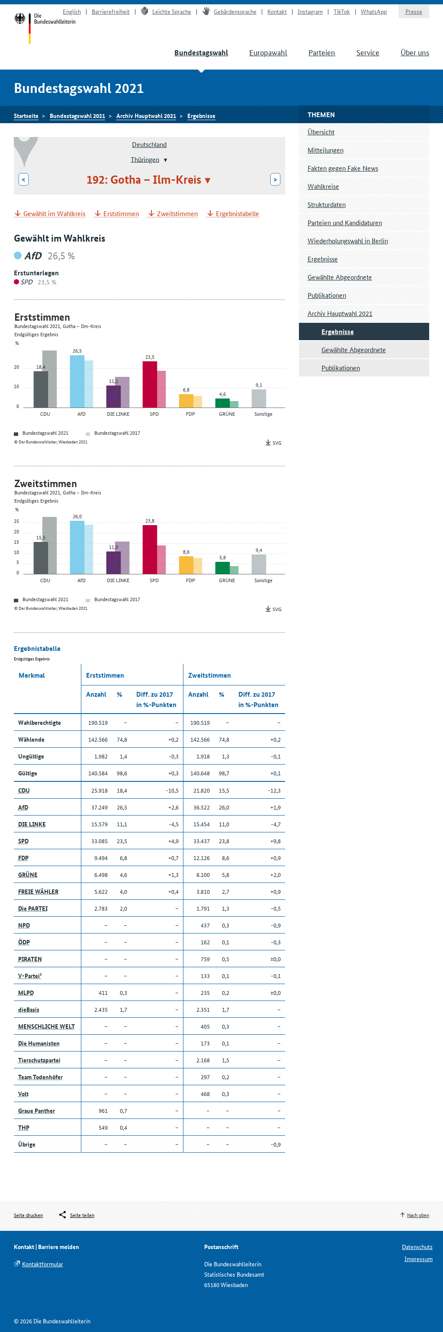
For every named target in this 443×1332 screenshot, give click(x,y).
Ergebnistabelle (237, 214)
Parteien (321, 52)
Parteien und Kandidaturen (345, 222)
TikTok (342, 11)
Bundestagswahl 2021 (77, 115)
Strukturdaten (327, 204)
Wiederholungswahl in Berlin (348, 240)
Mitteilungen (325, 149)
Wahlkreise (323, 186)
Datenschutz (417, 1246)
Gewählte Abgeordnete (340, 276)
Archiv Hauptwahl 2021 (146, 115)
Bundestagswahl (201, 52)
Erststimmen (121, 214)
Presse (413, 11)
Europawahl (268, 52)
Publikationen (327, 295)
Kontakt (277, 11)
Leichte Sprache (171, 11)
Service (367, 52)
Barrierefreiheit (111, 11)
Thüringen (145, 158)
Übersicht (321, 131)
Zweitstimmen (177, 214)
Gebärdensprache (235, 11)
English (72, 11)
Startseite (45, 29)
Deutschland (149, 144)
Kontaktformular (42, 1263)
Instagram (310, 11)
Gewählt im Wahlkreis (54, 214)
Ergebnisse (201, 115)
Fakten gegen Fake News (343, 167)
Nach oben (418, 1215)
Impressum (418, 1258)
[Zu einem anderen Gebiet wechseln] (164, 160)
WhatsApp (374, 11)
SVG (277, 442)
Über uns (415, 52)
